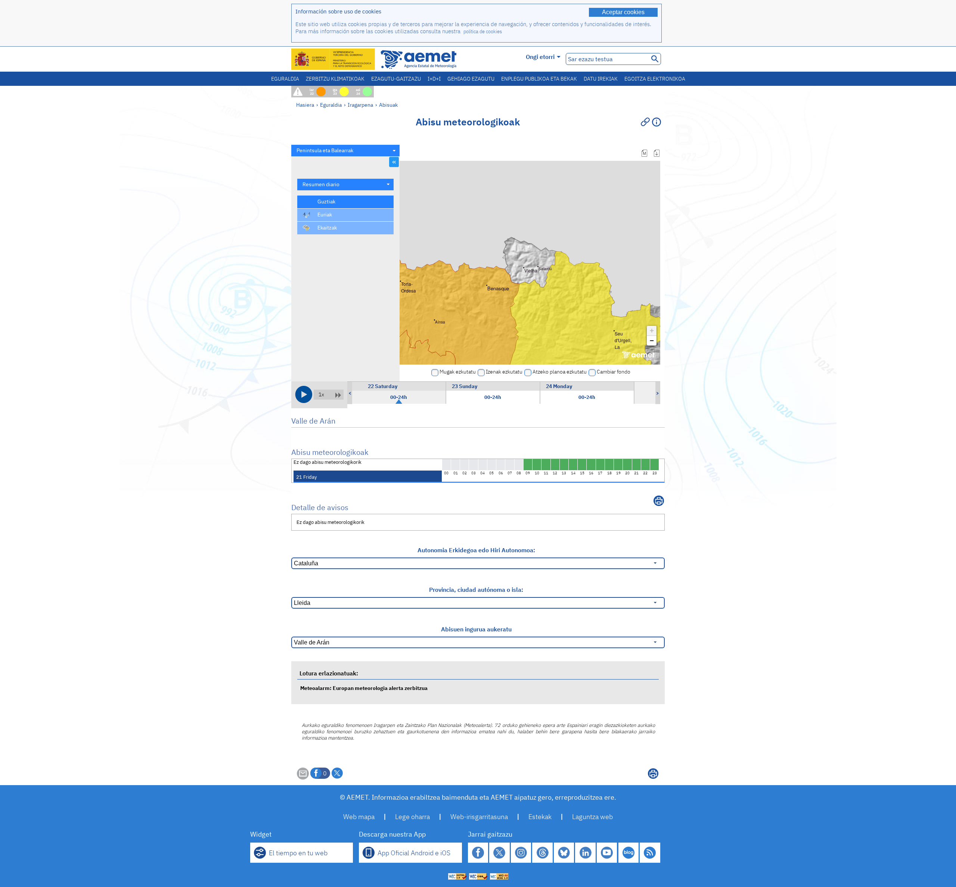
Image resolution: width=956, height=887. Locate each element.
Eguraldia (285, 78)
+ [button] (652, 330)
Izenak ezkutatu (504, 371)
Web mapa (359, 816)
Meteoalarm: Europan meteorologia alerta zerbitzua (364, 687)
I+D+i (434, 78)
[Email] (303, 777)
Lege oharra (412, 816)
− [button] (652, 340)
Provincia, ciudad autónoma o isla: (476, 589)
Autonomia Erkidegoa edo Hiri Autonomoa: (476, 550)
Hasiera (305, 104)
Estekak (540, 816)
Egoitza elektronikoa (654, 78)
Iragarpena (360, 104)
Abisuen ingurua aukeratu (476, 629)
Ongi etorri (540, 56)
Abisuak (388, 104)
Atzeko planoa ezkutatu (560, 371)
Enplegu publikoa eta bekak (539, 78)
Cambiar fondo (613, 371)
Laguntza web (592, 816)
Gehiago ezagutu (470, 78)
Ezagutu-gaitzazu (396, 78)
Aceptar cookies (623, 12)
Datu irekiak (601, 78)
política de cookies (482, 31)
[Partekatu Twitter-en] (337, 773)
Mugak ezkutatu (458, 371)
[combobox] (345, 150)
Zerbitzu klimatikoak (335, 78)
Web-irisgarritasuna (479, 816)
